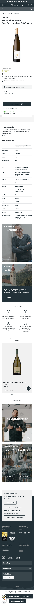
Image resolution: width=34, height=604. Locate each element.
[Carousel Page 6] (22, 394)
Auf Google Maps (23, 476)
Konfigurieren (27, 596)
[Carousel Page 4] (18, 394)
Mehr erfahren (9, 476)
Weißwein (17, 198)
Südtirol (17, 208)
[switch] (3, 601)
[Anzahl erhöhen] (28, 99)
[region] (17, 44)
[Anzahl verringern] (5, 99)
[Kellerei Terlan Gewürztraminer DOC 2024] (17, 360)
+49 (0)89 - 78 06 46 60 (14, 496)
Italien (16, 205)
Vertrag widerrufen (8, 577)
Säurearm (22, 146)
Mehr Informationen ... (23, 592)
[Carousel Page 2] (14, 394)
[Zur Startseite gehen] (17, 5)
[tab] (17, 131)
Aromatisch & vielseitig (21, 145)
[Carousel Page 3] (16, 394)
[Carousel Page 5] (20, 394)
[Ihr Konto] (28, 5)
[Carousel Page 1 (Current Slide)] (12, 394)
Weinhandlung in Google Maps (14, 517)
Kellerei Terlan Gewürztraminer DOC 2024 (15, 383)
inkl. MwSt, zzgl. (8, 93)
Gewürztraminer (19, 186)
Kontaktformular (10, 502)
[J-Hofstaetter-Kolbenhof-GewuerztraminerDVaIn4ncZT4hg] (17, 44)
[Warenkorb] (31, 5)
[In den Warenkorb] (29, 388)
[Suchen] (30, 9)
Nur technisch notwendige (11, 596)
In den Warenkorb (16, 104)
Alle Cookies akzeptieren (18, 601)
